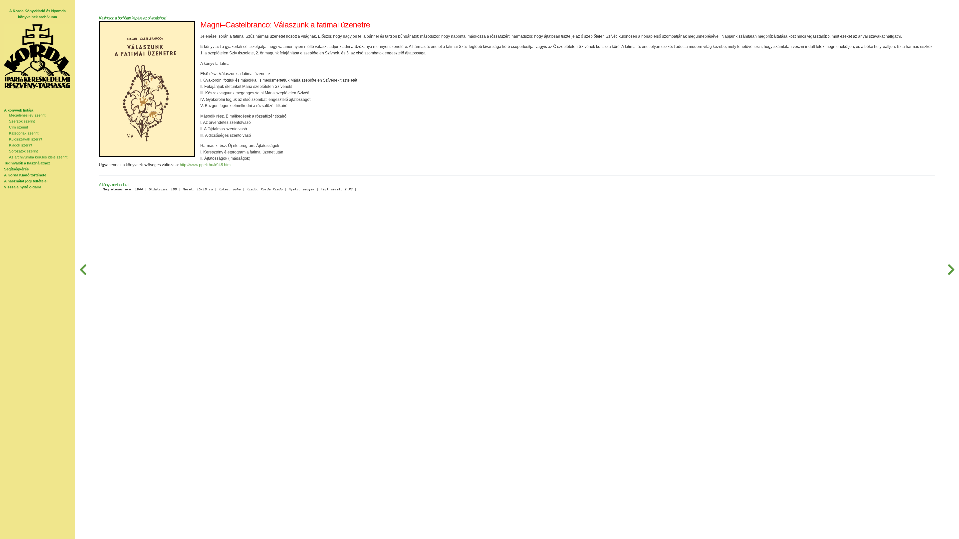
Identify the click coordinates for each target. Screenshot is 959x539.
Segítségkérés (16, 169)
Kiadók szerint (20, 145)
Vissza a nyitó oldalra (22, 187)
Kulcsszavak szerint (25, 139)
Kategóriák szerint (23, 133)
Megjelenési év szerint (27, 115)
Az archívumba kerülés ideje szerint (38, 157)
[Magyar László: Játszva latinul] (951, 269)
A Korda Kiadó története (25, 175)
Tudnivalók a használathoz (27, 163)
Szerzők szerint (22, 121)
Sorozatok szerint (23, 151)
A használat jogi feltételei (25, 181)
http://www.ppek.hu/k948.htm (205, 165)
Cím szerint (18, 127)
